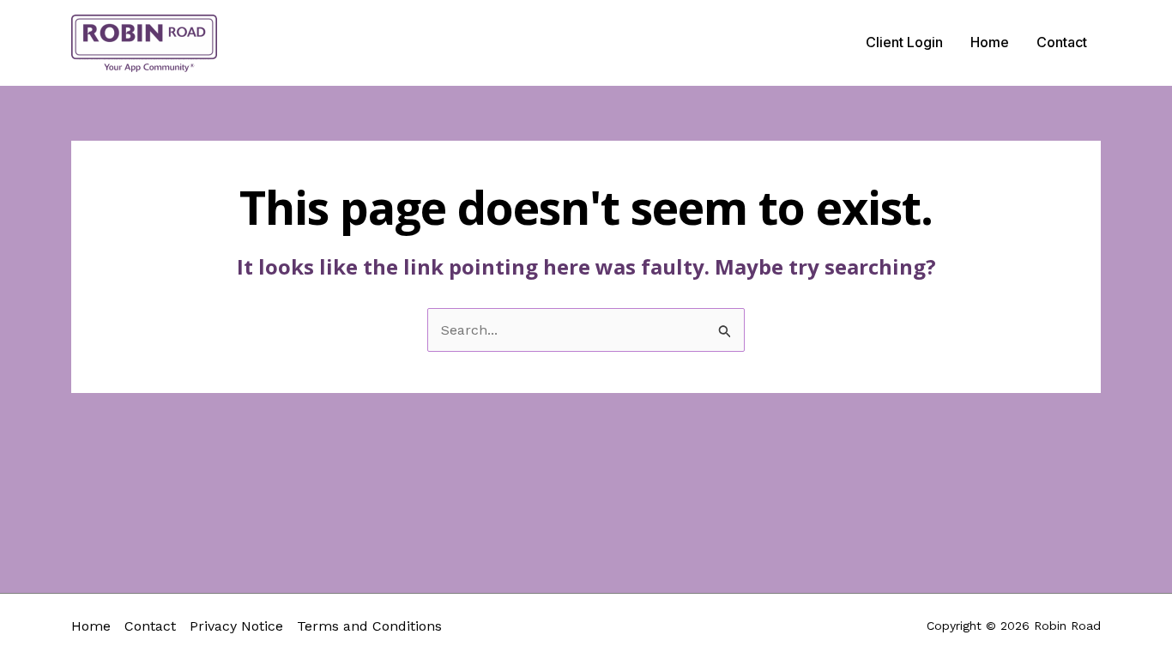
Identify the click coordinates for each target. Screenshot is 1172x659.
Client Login (904, 42)
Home (989, 42)
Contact (1061, 42)
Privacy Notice (236, 626)
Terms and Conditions (369, 626)
